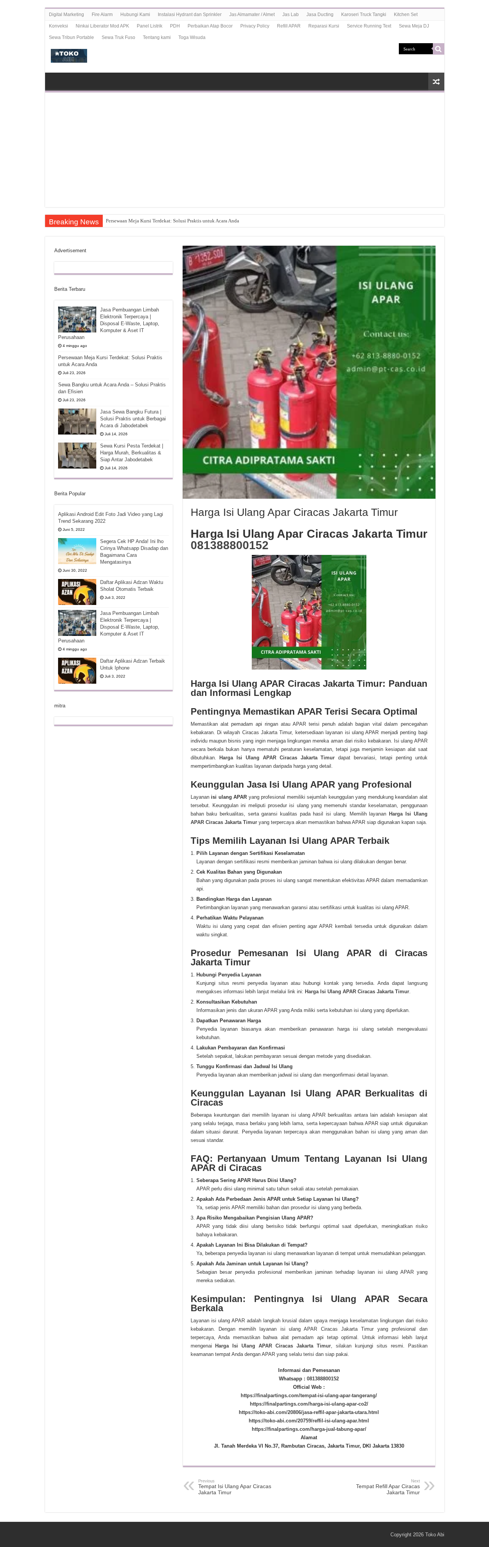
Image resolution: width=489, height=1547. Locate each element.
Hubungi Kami (135, 14)
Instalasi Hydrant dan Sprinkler (190, 14)
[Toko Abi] (69, 54)
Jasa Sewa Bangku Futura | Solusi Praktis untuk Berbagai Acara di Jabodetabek (133, 418)
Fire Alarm (102, 14)
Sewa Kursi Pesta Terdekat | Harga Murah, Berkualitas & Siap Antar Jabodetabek (131, 452)
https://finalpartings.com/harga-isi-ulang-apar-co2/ (309, 1404)
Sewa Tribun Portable (71, 37)
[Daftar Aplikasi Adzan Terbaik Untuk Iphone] (77, 671)
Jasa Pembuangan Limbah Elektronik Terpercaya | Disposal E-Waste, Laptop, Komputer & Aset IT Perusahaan (108, 323)
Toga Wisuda (192, 37)
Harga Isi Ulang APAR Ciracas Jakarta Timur (277, 758)
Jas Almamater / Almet (252, 14)
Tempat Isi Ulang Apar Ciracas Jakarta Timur (234, 1487)
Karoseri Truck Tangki (363, 14)
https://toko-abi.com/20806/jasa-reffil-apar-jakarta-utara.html (309, 1412)
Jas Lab (290, 14)
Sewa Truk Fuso (118, 37)
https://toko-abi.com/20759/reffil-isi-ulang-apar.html (309, 1421)
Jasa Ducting (320, 14)
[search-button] (438, 49)
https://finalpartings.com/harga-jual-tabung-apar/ (309, 1429)
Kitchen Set (406, 14)
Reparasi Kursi (323, 26)
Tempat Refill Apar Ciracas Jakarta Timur (388, 1487)
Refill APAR (289, 26)
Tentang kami (157, 37)
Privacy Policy (254, 26)
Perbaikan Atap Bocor (210, 26)
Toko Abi (434, 1534)
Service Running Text (369, 26)
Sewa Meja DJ (414, 26)
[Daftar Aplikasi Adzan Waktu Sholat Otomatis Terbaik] (77, 592)
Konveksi (58, 26)
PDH (175, 26)
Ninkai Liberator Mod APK (102, 26)
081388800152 (230, 545)
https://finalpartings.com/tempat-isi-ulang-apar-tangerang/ (309, 1395)
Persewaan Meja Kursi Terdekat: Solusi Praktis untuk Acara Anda (172, 221)
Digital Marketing (66, 14)
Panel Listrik (149, 26)
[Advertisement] (244, 149)
